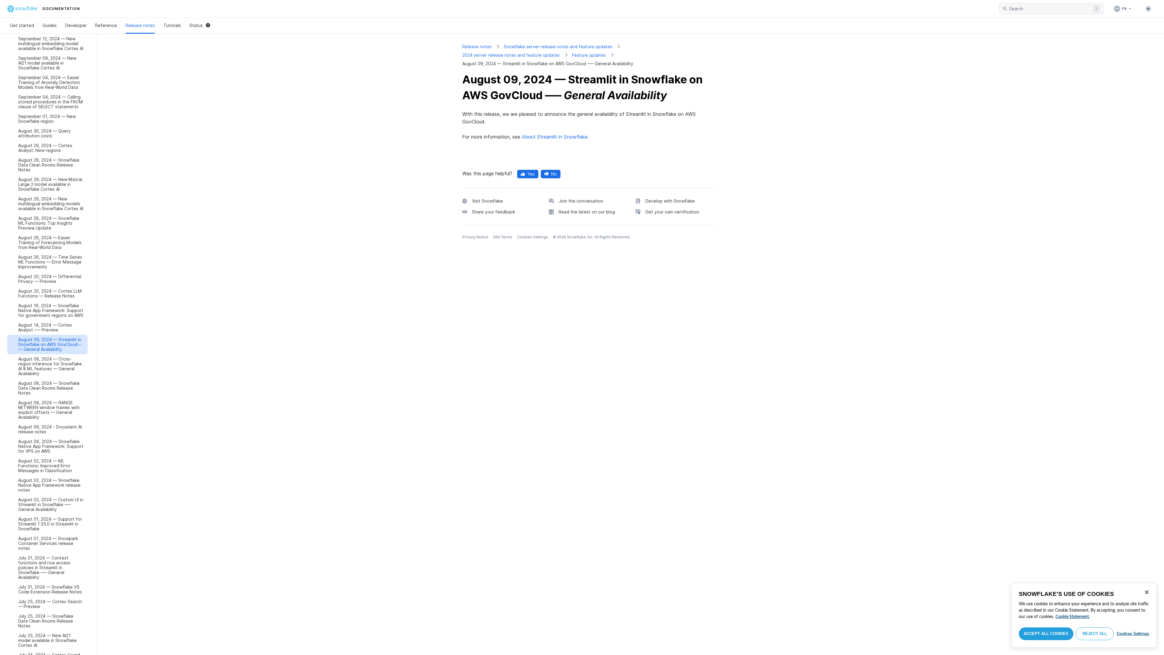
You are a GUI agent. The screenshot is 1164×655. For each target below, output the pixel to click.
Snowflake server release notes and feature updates (558, 46)
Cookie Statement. (1072, 617)
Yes (531, 173)
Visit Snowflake (487, 200)
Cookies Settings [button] (532, 237)
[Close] (1146, 592)
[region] (1084, 615)
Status (196, 25)
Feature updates (589, 55)
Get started (22, 25)
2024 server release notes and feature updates (511, 55)
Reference (106, 25)
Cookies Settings (1133, 633)
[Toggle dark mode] (1148, 9)
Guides (49, 25)
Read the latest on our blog (587, 211)
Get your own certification (672, 211)
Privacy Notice (475, 237)
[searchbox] (1050, 8)
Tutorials (172, 25)
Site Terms (502, 237)
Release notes (140, 25)
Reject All (1094, 633)
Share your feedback (493, 211)
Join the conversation (581, 200)
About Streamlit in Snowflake (554, 137)
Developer (76, 25)
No (554, 173)
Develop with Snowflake (670, 200)
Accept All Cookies (1046, 633)
